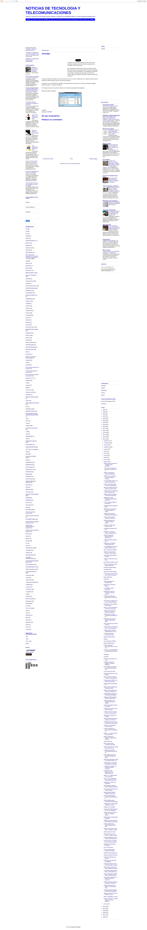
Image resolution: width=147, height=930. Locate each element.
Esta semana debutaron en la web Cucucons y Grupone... (110, 878)
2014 (104, 434)
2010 (104, 908)
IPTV (27, 420)
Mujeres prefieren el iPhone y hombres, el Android (110, 882)
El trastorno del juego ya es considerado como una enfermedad (114, 212)
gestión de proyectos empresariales (31, 357)
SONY (27, 533)
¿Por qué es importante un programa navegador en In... (110, 469)
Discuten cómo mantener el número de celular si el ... (110, 691)
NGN (27, 451)
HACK (39, 19)
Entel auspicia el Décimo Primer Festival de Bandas (111, 786)
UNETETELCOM (30, 598)
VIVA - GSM (28, 608)
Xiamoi (27, 627)
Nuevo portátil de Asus (109, 643)
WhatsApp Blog (107, 224)
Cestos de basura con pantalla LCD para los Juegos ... (109, 702)
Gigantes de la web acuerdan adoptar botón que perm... (110, 499)
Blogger (78, 927)
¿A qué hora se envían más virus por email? (110, 709)
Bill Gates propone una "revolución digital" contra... (109, 522)
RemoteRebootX (108, 577)
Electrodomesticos (30, 327)
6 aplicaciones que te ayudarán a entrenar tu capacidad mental (31, 49)
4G (26, 231)
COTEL (61, 19)
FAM (27, 351)
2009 (104, 910)
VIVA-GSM (74, 19)
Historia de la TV (30, 378)
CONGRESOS (29, 298)
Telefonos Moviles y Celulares (110, 186)
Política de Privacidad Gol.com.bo (110, 106)
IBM (27, 387)
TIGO (80, 19)
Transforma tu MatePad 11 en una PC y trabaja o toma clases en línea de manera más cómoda (32, 54)
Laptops (28, 425)
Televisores (28, 575)
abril (105, 457)
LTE (27, 434)
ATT (57, 19)
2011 (104, 906)
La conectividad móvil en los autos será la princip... (110, 481)
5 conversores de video (109, 671)
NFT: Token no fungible (31, 449)
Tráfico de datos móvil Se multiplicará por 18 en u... (110, 631)
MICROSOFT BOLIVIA (31, 441)
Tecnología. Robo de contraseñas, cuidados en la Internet (32, 103)
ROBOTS (28, 489)
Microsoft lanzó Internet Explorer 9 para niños (109, 793)
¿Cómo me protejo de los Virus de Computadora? (110, 484)
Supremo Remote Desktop (110, 571)
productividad (29, 467)
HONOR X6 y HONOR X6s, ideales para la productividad (32, 60)
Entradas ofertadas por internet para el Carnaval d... (110, 597)
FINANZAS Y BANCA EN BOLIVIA (111, 115)
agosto (106, 449)
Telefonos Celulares (30, 569)
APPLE (27, 250)
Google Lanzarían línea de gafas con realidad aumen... (110, 814)
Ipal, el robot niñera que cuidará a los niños (35, 116)
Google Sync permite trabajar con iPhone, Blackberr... (109, 663)
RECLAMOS (29, 476)
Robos (27, 487)
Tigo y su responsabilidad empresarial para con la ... (111, 779)
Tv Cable (28, 587)
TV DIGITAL (28, 589)
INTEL (27, 400)
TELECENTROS (30, 555)
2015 (104, 432)
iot (26, 418)
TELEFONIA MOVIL (30, 567)
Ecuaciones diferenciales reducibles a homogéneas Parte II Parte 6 (114, 203)
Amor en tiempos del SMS (110, 549)
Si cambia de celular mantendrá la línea (109, 634)
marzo (105, 459)
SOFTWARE (29, 509)
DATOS (27, 320)
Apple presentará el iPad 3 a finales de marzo (111, 894)
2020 (104, 422)
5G (26, 233)
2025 (104, 411)
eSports (27, 337)
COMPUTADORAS (30, 288)
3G (26, 229)
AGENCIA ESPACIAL (31, 240)
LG (26, 431)
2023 (104, 416)
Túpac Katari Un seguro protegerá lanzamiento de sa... (110, 615)
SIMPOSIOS (29, 500)
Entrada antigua (93, 158)
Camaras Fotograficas (31, 275)
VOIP (27, 613)
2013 (104, 437)
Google (27, 360)
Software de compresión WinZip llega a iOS (110, 543)
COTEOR (28, 315)
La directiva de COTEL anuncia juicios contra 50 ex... (110, 751)
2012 (104, 439)
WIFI (27, 617)
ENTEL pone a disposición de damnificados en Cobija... (110, 510)
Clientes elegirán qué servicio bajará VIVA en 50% (110, 825)
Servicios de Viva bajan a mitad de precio (110, 726)
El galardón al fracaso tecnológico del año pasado (109, 593)
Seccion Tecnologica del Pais (108, 401)
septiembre (107, 447)
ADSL (27, 238)
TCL (27, 543)
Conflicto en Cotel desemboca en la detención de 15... (109, 772)
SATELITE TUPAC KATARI (32, 494)
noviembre (106, 442)
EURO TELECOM (30, 342)
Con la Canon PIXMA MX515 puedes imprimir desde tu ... (111, 651)
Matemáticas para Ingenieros (110, 200)
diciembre (106, 440)
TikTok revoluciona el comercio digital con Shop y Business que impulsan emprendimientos (113, 147)
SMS (27, 507)
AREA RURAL (29, 252)
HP (26, 382)
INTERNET (46, 19)
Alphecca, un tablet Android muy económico (110, 734)
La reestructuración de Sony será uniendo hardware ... (110, 574)
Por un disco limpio (108, 847)
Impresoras (28, 389)
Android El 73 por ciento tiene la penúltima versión (110, 834)
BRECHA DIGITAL (30, 272)
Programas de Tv (30, 469)
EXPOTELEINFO (30, 349)
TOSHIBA (28, 584)
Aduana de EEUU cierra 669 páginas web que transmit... (110, 900)
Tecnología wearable (108, 104)
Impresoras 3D (29, 392)
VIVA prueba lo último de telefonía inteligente (110, 611)
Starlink (27, 536)
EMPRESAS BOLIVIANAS (32, 329)
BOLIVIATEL (29, 270)
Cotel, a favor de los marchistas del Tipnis (109, 744)
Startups (28, 538)
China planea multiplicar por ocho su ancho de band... (110, 601)
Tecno (27, 545)
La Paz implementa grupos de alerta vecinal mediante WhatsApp (114, 227)
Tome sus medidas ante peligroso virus (109, 525)
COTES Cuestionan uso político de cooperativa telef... (110, 886)
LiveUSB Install (107, 569)
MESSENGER (29, 436)
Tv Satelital (28, 591)
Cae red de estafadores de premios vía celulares (32, 172)
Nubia (27, 460)
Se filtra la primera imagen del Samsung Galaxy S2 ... (111, 890)
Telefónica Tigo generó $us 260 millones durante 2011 (111, 821)
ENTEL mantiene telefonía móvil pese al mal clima (110, 495)
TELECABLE (29, 550)
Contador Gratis (29, 652)
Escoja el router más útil (31, 161)
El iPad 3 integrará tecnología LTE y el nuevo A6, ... (110, 646)
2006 (104, 917)
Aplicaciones (29, 247)
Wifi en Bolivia (106, 250)
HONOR (92, 19)
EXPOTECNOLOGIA (31, 347)
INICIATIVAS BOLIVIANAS (32, 397)
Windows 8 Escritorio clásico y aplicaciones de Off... (110, 719)
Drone (27, 324)
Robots (34, 19)
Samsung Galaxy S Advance (110, 855)
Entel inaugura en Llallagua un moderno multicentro (32, 77)
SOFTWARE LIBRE (30, 519)
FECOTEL (28, 354)
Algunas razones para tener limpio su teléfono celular (110, 829)
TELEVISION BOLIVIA (31, 571)
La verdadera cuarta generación (109, 588)
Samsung (28, 491)
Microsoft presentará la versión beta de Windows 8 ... (110, 797)
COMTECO (28, 290)
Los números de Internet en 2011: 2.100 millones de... (110, 871)
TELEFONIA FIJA (30, 564)
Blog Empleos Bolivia (108, 128)
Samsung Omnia (108, 741)
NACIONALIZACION (30, 447)
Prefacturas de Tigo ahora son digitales (110, 861)
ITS (26, 423)
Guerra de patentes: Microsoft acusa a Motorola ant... (109, 536)
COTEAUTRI (29, 310)
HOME (28, 19)
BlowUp (105, 639)
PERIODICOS (29, 462)
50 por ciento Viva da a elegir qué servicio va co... (111, 747)
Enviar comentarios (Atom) (73, 163)
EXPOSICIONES (30, 344)
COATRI (28, 283)
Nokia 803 (106, 579)
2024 (104, 414)
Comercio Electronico (31, 285)
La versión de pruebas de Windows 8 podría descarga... (110, 767)
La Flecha (103, 403)
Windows (28, 622)
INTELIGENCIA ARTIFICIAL (32, 403)
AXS (52, 19)
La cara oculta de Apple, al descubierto (110, 503)
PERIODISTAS (29, 464)
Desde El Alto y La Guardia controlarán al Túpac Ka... (110, 763)
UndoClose (106, 654)
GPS (27, 362)
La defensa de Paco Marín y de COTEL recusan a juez (110, 722)
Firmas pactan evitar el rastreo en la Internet (109, 517)
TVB (27, 594)
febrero (106, 461)
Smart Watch (29, 505)
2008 (104, 912)
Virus (27, 605)
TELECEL (28, 552)
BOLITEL (28, 263)
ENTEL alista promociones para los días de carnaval (110, 867)
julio (105, 451)
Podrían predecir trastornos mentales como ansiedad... (110, 465)
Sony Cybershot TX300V (110, 641)
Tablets (27, 540)
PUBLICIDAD (29, 471)
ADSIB (27, 236)
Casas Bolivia (106, 159)
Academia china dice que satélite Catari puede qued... (110, 620)
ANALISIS (28, 245)
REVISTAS (28, 484)
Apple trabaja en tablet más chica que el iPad (110, 687)
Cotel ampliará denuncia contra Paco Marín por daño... (110, 756)
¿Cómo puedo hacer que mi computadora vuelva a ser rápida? (32, 184)
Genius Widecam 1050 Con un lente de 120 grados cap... (110, 668)
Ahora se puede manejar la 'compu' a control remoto (110, 677)
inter (27, 406)
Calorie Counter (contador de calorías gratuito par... (111, 491)
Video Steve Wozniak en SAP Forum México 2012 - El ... (111, 760)
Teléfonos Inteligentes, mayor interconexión (109, 473)
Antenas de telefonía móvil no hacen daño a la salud (110, 864)
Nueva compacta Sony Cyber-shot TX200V (109, 850)
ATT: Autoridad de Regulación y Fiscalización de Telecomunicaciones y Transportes (32, 256)
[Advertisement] (72, 33)
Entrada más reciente (48, 158)
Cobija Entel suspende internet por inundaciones (110, 514)
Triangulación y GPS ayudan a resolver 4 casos (111, 804)
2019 (104, 424)
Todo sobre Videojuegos (109, 210)
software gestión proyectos (32, 515)
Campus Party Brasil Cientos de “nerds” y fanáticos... (111, 809)
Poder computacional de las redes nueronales (110, 564)
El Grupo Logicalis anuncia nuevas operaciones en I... (111, 838)
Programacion (106, 239)
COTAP (27, 305)
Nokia (27, 454)
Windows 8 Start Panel (109, 636)
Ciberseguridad (29, 281)
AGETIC (28, 243)
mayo (105, 455)
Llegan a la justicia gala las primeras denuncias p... (110, 697)
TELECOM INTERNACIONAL (30, 558)
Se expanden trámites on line (111, 562)
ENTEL (85, 19)
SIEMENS (28, 497)
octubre (106, 445)
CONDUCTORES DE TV (31, 295)
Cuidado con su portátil (109, 807)
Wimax (27, 620)
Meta (27, 438)
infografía (28, 394)
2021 (104, 420)
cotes (27, 317)
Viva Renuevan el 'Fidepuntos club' (35, 147)
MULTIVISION (29, 444)
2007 (104, 914)
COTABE (28, 303)
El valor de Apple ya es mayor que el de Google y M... (110, 730)
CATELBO (28, 278)
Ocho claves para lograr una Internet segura (111, 789)
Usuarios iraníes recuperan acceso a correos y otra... (110, 712)
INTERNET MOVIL (30, 411)
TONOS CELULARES (31, 582)
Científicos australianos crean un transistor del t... (110, 532)
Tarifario (103, 48)
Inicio (71, 158)
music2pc (106, 656)
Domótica (28, 322)
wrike (27, 624)
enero (105, 903)
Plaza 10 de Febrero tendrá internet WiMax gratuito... (110, 874)
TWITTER (28, 596)
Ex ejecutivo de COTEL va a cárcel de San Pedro (110, 681)
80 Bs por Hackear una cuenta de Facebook (35, 69)
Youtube (28, 629)
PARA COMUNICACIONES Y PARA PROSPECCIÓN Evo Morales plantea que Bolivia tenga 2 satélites (32, 89)
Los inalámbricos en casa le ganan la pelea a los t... (110, 547)
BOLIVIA (28, 268)
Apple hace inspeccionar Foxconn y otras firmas (110, 552)
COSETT (28, 301)
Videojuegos (29, 601)
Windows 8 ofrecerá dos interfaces (109, 844)
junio (105, 453)
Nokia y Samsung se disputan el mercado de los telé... (110, 738)
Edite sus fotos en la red (109, 831)
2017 (104, 428)
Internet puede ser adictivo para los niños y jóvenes (110, 841)
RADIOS (28, 474)
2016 (104, 430)
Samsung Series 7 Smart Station (35, 132)
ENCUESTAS (29, 333)
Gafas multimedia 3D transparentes (109, 582)
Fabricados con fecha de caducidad (110, 783)
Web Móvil (28, 615)
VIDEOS (28, 603)
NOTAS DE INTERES (31, 456)
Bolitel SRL (28, 265)
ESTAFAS (28, 340)
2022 (104, 418)
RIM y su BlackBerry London (111, 896)
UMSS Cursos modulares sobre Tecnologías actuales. (110, 477)
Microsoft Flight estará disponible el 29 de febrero (111, 801)
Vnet (27, 610)
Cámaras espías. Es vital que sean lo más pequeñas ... (111, 627)
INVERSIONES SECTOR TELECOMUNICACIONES (32, 414)
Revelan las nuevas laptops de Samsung (110, 604)
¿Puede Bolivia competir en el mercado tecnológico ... (110, 694)
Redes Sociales (29, 478)
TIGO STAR (28, 580)
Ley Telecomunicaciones (32, 428)
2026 (104, 409)
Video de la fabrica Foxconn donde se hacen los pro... (110, 488)
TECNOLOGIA (29, 547)
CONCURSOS (29, 292)
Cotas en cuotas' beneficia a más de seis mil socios (110, 608)
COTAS (67, 19)
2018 (104, 426)
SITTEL (27, 502)
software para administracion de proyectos (30, 526)
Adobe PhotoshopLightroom (110, 852)
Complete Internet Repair (110, 567)
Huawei (27, 385)
